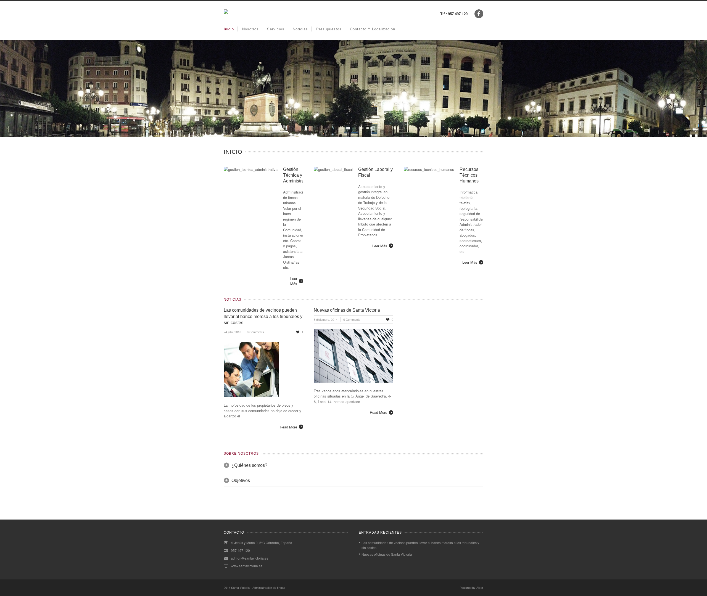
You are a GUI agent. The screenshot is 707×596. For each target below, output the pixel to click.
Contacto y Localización (372, 28)
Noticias (300, 28)
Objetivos (240, 480)
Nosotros (250, 28)
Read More (288, 427)
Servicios (275, 28)
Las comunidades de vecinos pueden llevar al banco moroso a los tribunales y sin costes (263, 316)
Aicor (479, 587)
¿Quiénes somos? (249, 465)
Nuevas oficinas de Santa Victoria (347, 310)
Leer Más (293, 281)
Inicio (229, 28)
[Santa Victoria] (226, 12)
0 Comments (255, 332)
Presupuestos (329, 28)
